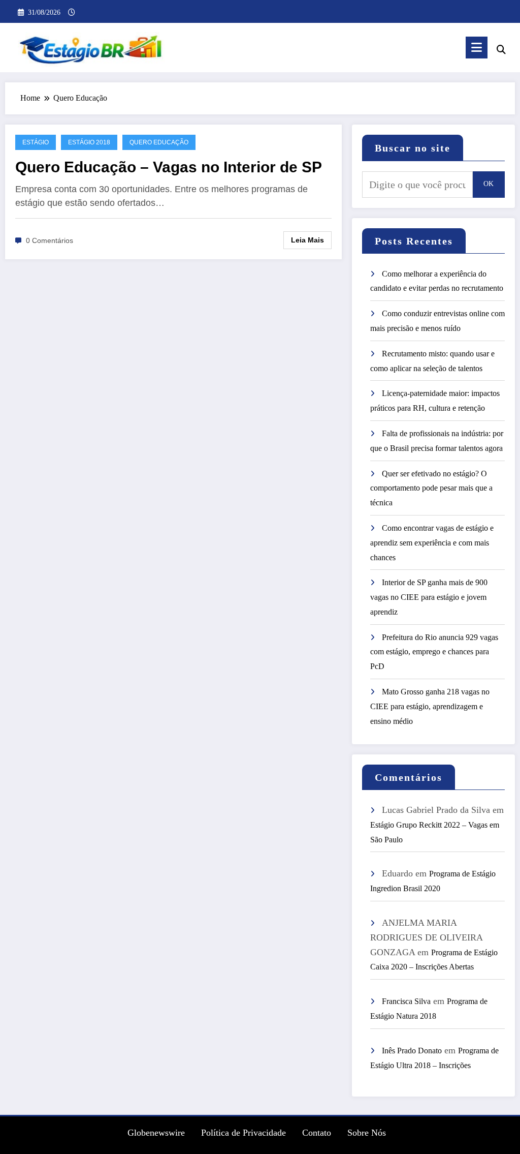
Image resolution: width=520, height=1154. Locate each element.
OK (488, 184)
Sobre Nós (366, 1133)
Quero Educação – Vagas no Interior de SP (168, 167)
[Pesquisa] (501, 49)
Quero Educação (158, 142)
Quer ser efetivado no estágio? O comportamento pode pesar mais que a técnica (431, 488)
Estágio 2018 (89, 142)
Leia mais (307, 240)
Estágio (35, 142)
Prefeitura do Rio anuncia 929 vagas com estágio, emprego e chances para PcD (434, 652)
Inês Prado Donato (412, 1050)
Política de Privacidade (243, 1133)
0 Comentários (49, 240)
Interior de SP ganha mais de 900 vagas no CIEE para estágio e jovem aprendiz (429, 597)
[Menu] (477, 47)
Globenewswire (156, 1133)
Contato (316, 1133)
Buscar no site (412, 148)
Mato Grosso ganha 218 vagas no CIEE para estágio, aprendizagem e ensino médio (430, 706)
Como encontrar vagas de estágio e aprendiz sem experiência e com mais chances (432, 543)
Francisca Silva (406, 1001)
